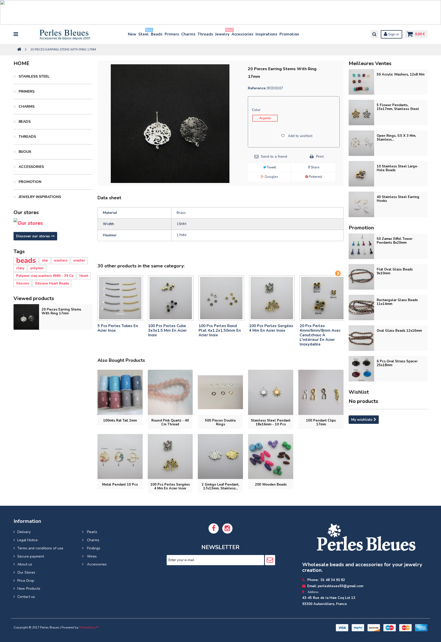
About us (24, 564)
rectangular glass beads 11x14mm (397, 302)
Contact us (26, 596)
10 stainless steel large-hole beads (398, 168)
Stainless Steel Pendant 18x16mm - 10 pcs (270, 422)
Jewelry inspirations (39, 196)
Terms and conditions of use (40, 548)
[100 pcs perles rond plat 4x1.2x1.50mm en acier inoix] (221, 298)
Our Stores (26, 572)
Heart (83, 276)
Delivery (24, 531)
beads (26, 260)
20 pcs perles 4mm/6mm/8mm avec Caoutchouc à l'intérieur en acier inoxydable (320, 335)
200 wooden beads (271, 484)
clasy (20, 268)
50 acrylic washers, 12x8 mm (400, 74)
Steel (143, 33)
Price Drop (25, 580)
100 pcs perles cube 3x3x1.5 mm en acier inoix (167, 330)
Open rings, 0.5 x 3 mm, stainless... (396, 137)
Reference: (257, 88)
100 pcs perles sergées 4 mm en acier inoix (271, 328)
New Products (28, 588)
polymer (37, 268)
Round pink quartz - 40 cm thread (170, 422)
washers (60, 260)
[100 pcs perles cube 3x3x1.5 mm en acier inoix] (170, 298)
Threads (205, 34)
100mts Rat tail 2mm (120, 420)
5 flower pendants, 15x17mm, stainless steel (398, 107)
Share (314, 167)
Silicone (22, 283)
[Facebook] (214, 528)
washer (79, 260)
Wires (91, 556)
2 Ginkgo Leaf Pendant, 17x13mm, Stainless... (220, 486)
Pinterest (315, 177)
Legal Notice (27, 540)
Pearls (91, 531)
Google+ (271, 177)
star (45, 260)
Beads (157, 34)
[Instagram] (227, 528)
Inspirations (266, 34)
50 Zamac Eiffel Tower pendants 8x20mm (394, 241)
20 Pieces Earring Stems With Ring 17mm (61, 311)
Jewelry (222, 33)
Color (257, 109)
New (132, 34)
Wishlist (359, 392)
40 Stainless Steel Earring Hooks (398, 199)
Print (320, 156)
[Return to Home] (19, 49)
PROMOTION (29, 181)
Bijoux (24, 151)
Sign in (393, 34)
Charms (188, 34)
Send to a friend (274, 156)
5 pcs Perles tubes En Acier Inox (117, 328)
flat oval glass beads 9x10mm (395, 271)
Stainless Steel (34, 76)
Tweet (271, 167)
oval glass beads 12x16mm (399, 330)
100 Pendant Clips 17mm (321, 422)
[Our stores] (53, 223)
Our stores (26, 212)
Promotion (289, 34)
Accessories (242, 34)
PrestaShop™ (89, 627)
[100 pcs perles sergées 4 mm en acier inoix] (272, 298)
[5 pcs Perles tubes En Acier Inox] (120, 298)
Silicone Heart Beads (52, 283)
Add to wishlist (299, 135)
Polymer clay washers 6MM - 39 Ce (45, 276)
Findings (93, 548)
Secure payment (30, 556)
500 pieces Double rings (220, 422)
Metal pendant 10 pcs (120, 484)
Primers (172, 34)
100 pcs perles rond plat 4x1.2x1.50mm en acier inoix (220, 330)
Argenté (265, 118)
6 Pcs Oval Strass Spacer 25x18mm (397, 363)
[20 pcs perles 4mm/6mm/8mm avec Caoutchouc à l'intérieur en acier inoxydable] (322, 298)
